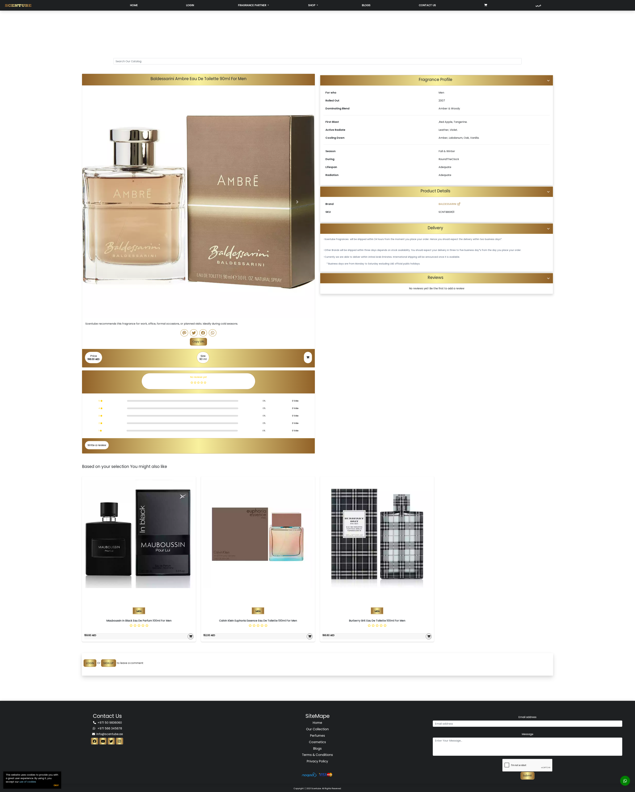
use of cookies (27, 781)
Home (134, 5)
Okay (56, 785)
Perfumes (317, 735)
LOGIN (90, 663)
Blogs (366, 5)
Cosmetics (317, 742)
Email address (527, 717)
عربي (538, 5)
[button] (99, 201)
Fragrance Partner (252, 5)
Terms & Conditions (317, 755)
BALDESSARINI (447, 204)
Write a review (96, 445)
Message (527, 734)
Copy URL (198, 341)
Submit (527, 775)
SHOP (312, 5)
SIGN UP (108, 663)
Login (190, 5)
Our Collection (317, 729)
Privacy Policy (317, 761)
